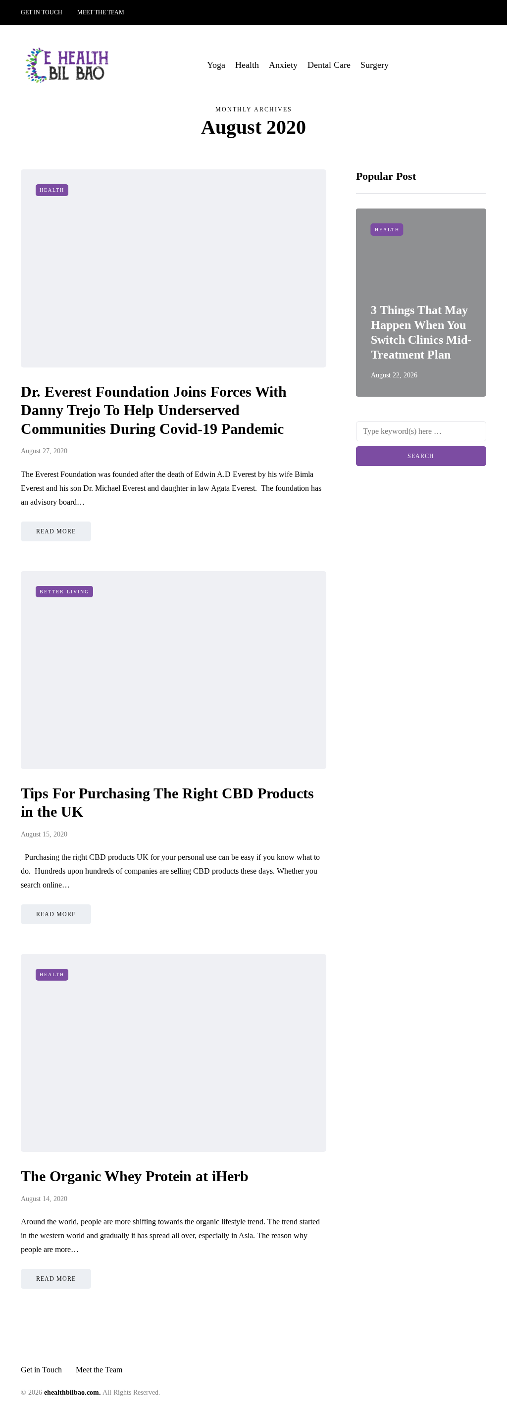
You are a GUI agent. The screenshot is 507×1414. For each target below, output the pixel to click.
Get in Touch (41, 12)
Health (247, 65)
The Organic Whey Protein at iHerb (135, 1176)
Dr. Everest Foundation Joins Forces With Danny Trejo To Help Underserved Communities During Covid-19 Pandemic (154, 410)
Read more (56, 531)
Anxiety (283, 65)
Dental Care (329, 65)
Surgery (374, 65)
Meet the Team (100, 12)
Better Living (64, 591)
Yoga (216, 65)
